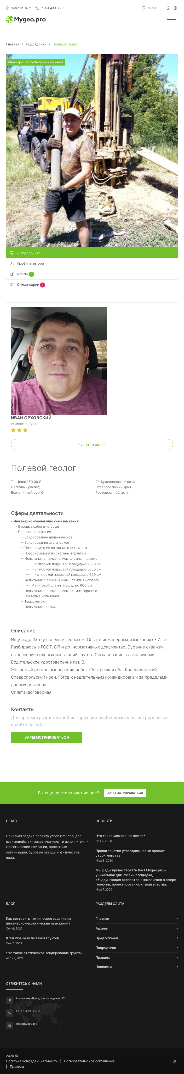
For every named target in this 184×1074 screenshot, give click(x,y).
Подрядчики (36, 44)
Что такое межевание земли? (120, 836)
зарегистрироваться (46, 737)
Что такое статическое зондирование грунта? (44, 953)
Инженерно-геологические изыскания (35, 62)
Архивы (102, 928)
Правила (103, 957)
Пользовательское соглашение (89, 1061)
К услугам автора (92, 445)
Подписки (104, 967)
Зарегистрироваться (125, 793)
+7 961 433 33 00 (52, 8)
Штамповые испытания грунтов (32, 938)
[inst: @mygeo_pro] (175, 8)
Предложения (107, 938)
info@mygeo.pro (26, 1023)
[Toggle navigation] (171, 19)
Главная (12, 44)
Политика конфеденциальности (32, 1061)
